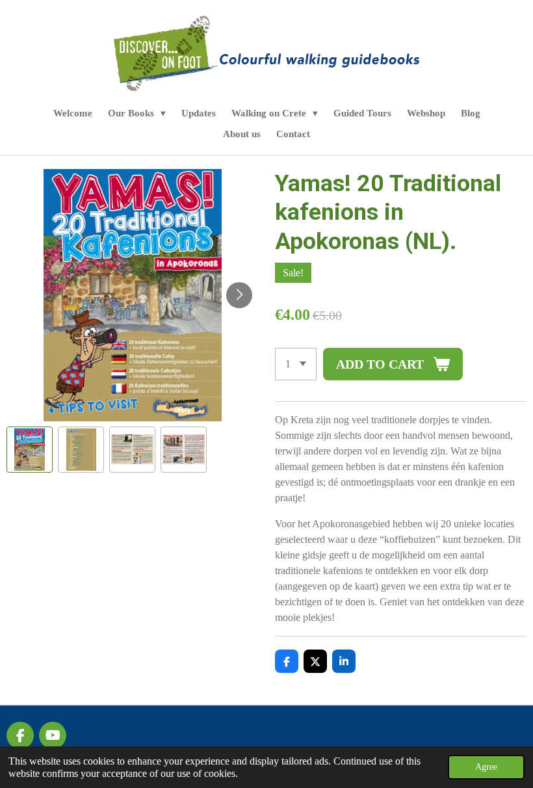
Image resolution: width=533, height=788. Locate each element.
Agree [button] (486, 766)
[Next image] (239, 295)
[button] (29, 450)
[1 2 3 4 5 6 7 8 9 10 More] (296, 364)
